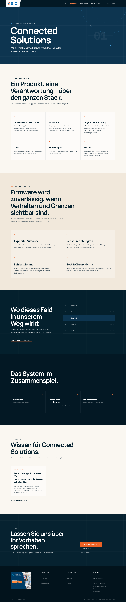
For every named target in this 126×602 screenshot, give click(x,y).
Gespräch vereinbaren (91, 544)
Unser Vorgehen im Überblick (21, 340)
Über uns (111, 3)
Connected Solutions (47, 576)
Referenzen (70, 581)
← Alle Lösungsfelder (17, 19)
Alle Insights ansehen (19, 500)
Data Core (44, 578)
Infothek (84, 3)
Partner (69, 583)
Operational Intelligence (47, 581)
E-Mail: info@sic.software (100, 586)
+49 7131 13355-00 (85, 549)
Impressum (96, 589)
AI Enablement (45, 583)
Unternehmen (71, 576)
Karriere (69, 578)
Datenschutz (97, 591)
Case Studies (97, 3)
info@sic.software (85, 552)
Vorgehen (62, 3)
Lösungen (73, 3)
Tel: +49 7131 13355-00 (99, 583)
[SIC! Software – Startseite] (13, 3)
